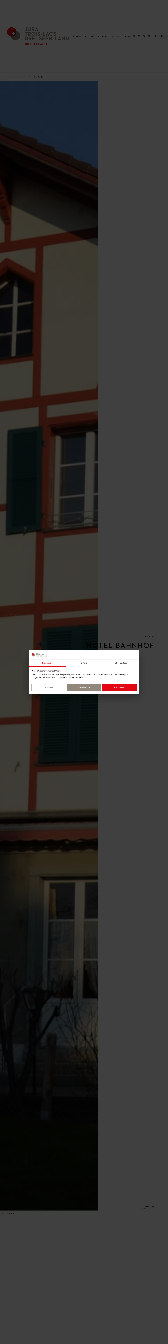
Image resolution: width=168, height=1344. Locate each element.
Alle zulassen (119, 687)
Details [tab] (84, 663)
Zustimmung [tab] (47, 663)
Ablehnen (49, 687)
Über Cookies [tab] (121, 663)
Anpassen (82, 687)
